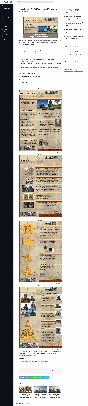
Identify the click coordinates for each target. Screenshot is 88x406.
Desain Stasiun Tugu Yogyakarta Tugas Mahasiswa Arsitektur (36, 365)
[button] (24, 377)
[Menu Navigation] (2, 2)
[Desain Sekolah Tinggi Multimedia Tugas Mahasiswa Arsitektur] (54, 390)
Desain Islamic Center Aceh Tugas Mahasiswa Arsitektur (34, 361)
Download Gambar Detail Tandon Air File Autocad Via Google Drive (74, 17)
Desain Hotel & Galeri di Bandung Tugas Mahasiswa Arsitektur (36, 363)
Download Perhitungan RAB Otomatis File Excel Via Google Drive (73, 11)
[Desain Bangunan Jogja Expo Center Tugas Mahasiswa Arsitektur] (40, 390)
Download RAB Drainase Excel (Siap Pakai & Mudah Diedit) (74, 37)
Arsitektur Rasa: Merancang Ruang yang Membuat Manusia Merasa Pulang (74, 23)
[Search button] (19, 2)
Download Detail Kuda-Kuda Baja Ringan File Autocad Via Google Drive (74, 31)
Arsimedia (9, 2)
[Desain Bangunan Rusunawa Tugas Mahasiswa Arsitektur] (25, 390)
